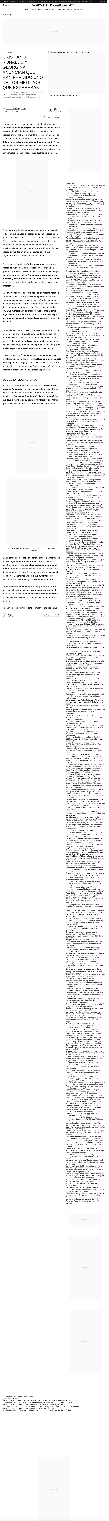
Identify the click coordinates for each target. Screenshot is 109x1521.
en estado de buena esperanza (40, 234)
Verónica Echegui (25, 1)
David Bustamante (82, 1)
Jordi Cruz (93, 1)
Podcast (69, 9)
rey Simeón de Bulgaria (53, 1)
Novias (40, 9)
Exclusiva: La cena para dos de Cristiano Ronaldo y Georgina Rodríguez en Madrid (36, 1406)
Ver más (69, 1203)
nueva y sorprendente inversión (37, 579)
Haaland (33, 1)
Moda (26, 9)
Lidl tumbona (101, 1)
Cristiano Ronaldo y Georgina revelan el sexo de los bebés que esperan (32, 1410)
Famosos (6, 14)
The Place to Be (78, 9)
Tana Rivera (41, 1)
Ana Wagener (14, 1)
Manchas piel (72, 1)
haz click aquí (50, 608)
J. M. (23, 109)
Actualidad (47, 9)
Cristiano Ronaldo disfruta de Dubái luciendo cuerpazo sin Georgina (30, 1402)
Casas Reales (61, 9)
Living (53, 9)
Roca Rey (64, 1)
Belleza (34, 9)
